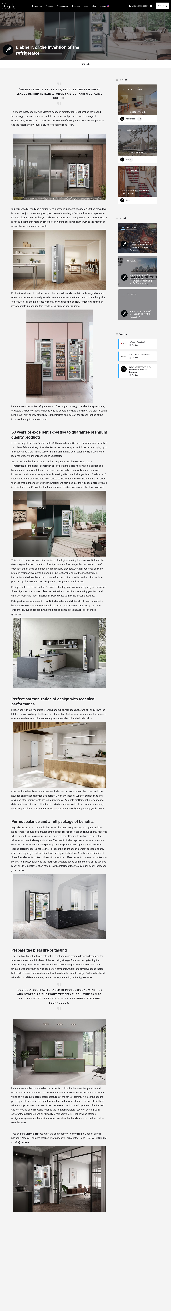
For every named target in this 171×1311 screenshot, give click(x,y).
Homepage (37, 6)
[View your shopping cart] (150, 5)
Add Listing (162, 6)
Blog (94, 6)
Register (143, 6)
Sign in (135, 6)
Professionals (62, 6)
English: (103, 6)
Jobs (86, 6)
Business (76, 6)
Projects (49, 6)
